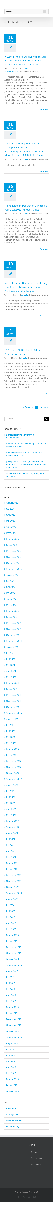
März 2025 (11, 604)
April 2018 (11, 1067)
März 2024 (11, 677)
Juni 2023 (10, 731)
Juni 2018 (10, 1055)
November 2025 (13, 557)
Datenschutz (36, 1158)
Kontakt (34, 1152)
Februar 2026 (12, 538)
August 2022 (12, 785)
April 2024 (11, 671)
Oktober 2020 (12, 887)
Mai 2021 (10, 845)
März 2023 (11, 743)
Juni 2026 (10, 514)
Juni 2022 (10, 797)
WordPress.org (12, 1126)
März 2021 (11, 857)
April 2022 (11, 809)
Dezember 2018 (13, 1019)
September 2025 (14, 569)
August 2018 (12, 1043)
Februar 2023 (12, 749)
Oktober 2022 (12, 773)
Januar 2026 (11, 544)
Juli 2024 (10, 653)
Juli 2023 (10, 725)
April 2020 (11, 923)
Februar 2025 (12, 611)
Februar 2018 (12, 1079)
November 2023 (13, 701)
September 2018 (14, 1037)
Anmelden (11, 1108)
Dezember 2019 (13, 947)
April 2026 (11, 526)
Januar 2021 (11, 869)
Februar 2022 (12, 821)
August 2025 (12, 575)
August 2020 (12, 899)
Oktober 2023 (12, 707)
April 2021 (11, 851)
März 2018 (11, 1073)
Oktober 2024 (12, 635)
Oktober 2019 (12, 959)
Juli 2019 (10, 977)
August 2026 (12, 502)
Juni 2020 (10, 911)
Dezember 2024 (13, 623)
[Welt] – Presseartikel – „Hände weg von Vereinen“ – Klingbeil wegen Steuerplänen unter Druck (26, 464)
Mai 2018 (10, 1061)
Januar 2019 (11, 1013)
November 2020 (13, 881)
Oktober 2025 (12, 563)
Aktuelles (25, 68)
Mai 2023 (10, 737)
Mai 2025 (10, 592)
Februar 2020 (12, 935)
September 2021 (14, 827)
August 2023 (12, 719)
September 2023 (14, 713)
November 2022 (13, 767)
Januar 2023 (11, 755)
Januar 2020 (11, 941)
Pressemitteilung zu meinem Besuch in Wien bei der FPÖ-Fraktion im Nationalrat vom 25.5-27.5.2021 (25, 60)
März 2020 (11, 929)
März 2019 (11, 1001)
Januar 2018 (11, 1085)
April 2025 (11, 598)
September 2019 (14, 965)
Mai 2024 (10, 665)
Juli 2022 (10, 791)
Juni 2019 (10, 983)
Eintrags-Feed (12, 1114)
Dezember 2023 (13, 695)
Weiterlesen (44, 109)
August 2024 (12, 647)
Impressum (35, 1164)
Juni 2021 (10, 839)
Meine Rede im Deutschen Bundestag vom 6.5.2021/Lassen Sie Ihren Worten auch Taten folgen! (25, 287)
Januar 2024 (11, 689)
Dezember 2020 (13, 875)
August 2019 (12, 971)
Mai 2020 (10, 917)
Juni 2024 (10, 659)
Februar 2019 (12, 1007)
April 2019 (11, 995)
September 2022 (14, 779)
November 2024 (13, 629)
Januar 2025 (11, 617)
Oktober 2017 (12, 1091)
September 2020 (14, 893)
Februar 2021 (12, 863)
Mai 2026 (10, 520)
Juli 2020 (10, 905)
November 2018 (13, 1025)
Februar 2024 (12, 683)
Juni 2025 (10, 586)
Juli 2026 (10, 508)
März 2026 (11, 532)
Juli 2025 (10, 581)
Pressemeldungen (11, 71)
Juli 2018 (10, 1049)
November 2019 (13, 953)
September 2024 (14, 641)
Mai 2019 (10, 989)
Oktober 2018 (12, 1031)
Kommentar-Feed (14, 1120)
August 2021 (12, 833)
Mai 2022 (10, 803)
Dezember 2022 (13, 761)
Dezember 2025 (13, 551)
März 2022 (11, 815)
